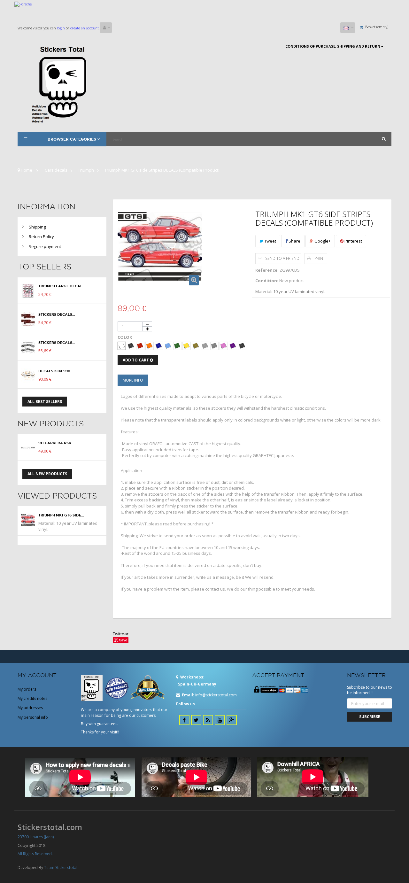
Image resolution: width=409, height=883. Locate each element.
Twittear (120, 634)
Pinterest (352, 241)
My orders (27, 689)
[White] (121, 345)
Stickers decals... (56, 314)
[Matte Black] (242, 345)
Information (46, 206)
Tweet (269, 241)
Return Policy (41, 236)
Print (319, 258)
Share (294, 241)
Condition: (266, 280)
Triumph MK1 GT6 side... (61, 515)
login (60, 28)
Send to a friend (282, 258)
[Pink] (223, 345)
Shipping (37, 227)
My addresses (30, 707)
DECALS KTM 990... (55, 371)
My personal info (33, 717)
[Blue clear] (168, 345)
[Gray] (214, 345)
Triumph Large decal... (61, 286)
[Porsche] (204, 12)
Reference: (267, 270)
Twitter (196, 720)
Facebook (184, 720)
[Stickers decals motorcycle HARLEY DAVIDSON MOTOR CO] (28, 347)
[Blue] (158, 345)
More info (133, 380)
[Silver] (205, 345)
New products (51, 423)
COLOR (126, 337)
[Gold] (195, 345)
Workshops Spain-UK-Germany (196, 680)
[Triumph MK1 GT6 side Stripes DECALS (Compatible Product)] (28, 520)
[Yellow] (186, 345)
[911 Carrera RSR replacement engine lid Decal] (28, 448)
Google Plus (232, 720)
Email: (188, 695)
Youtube (220, 720)
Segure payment (45, 246)
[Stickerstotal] (62, 84)
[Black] (131, 345)
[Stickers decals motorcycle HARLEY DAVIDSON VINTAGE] (28, 319)
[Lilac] (232, 345)
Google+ (322, 241)
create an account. (85, 28)
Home (26, 170)
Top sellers (44, 266)
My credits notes (32, 698)
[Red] (140, 345)
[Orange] (149, 345)
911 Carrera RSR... (56, 443)
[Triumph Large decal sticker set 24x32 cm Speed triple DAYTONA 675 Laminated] (28, 291)
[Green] (177, 345)
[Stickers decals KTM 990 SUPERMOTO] (28, 375)
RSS (208, 720)
